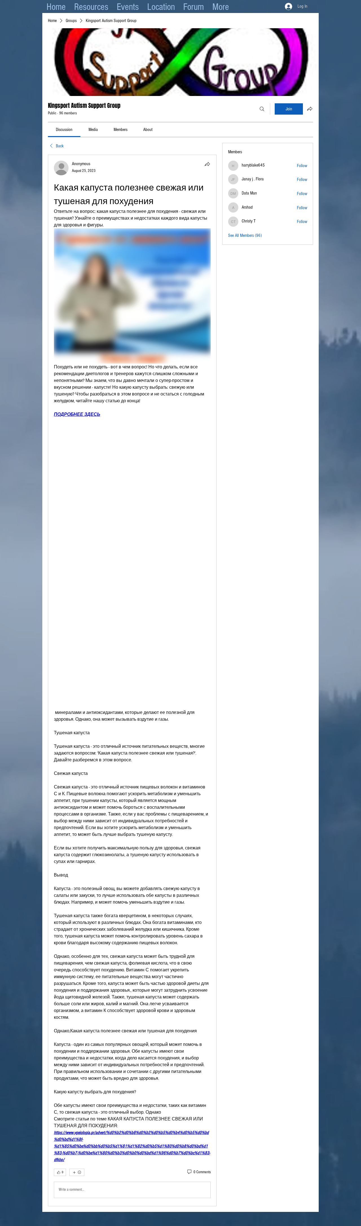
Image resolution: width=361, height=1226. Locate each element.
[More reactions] (76, 1172)
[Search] (262, 109)
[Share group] (309, 108)
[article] (132, 680)
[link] (64, 129)
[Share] (207, 164)
